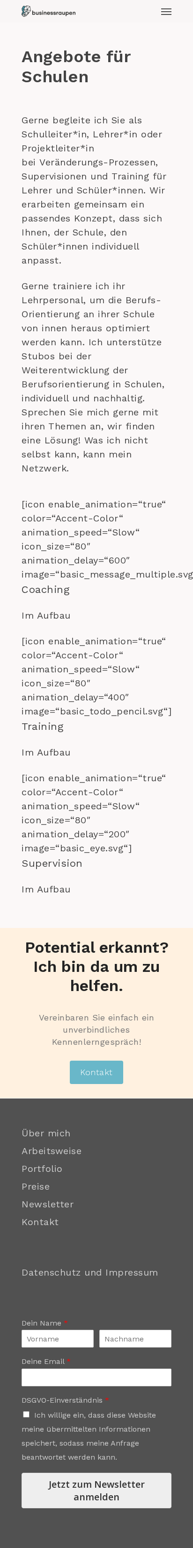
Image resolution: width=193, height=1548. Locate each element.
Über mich (46, 1133)
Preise (36, 1186)
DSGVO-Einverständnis (65, 1400)
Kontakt (40, 1221)
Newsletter (48, 1204)
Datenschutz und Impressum (90, 1272)
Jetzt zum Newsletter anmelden (97, 1490)
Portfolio (42, 1168)
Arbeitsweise (52, 1150)
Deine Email (46, 1361)
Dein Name (45, 1323)
